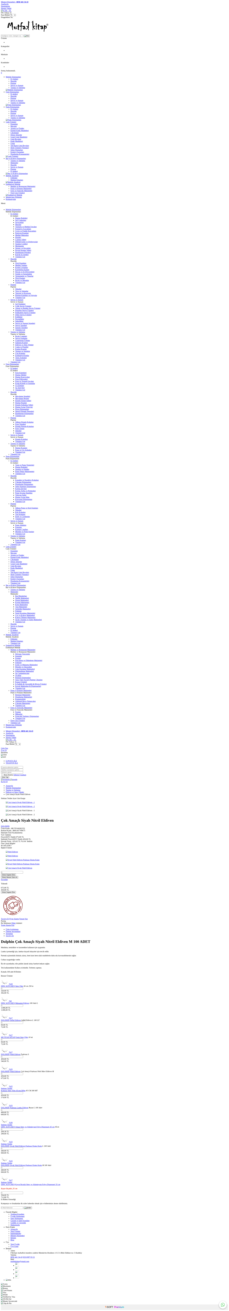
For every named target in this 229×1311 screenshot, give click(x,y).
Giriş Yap (4, 748)
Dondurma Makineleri (23, 697)
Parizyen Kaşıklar (22, 233)
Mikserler (18, 714)
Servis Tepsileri (21, 325)
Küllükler (18, 317)
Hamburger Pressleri (23, 252)
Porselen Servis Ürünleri (24, 310)
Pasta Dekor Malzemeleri (24, 471)
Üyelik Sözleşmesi (17, 1216)
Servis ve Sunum (16, 85)
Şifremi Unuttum (19, 775)
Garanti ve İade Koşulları (19, 1221)
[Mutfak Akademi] (13, 182)
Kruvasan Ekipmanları (23, 499)
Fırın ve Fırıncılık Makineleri (21, 191)
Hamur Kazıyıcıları (22, 377)
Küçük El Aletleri (22, 255)
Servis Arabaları (21, 338)
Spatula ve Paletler (22, 469)
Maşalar (18, 225)
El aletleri (14, 94)
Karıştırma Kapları (22, 270)
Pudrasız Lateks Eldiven (19, 1108)
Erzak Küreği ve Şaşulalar (25, 383)
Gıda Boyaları (15, 139)
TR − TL (7, 11)
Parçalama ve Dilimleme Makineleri (28, 660)
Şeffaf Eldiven (15, 1020)
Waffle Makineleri (22, 598)
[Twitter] (17, 1270)
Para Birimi (5, 15)
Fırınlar (18, 658)
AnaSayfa (4, 4)
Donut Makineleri (22, 600)
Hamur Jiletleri (20, 375)
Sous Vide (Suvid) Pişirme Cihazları (28, 680)
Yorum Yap (23, 919)
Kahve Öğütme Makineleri (25, 617)
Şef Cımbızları (20, 220)
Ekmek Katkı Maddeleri (19, 131)
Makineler (14, 163)
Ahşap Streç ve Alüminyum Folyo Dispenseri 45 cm (35, 1127)
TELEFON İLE (12, 763)
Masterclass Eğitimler (14, 197)
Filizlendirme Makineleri (24, 671)
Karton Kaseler (21, 349)
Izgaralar (18, 656)
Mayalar (13, 126)
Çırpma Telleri (20, 240)
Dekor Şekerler (16, 135)
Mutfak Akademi (12, 176)
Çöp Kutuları (20, 353)
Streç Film (19, 986)
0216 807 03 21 (29, 1257)
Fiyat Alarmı (14, 919)
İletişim (13, 1238)
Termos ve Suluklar (22, 351)
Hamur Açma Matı (22, 497)
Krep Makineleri (21, 605)
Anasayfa (9, 786)
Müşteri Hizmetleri (17, 1236)
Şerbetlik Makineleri (23, 609)
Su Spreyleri (20, 388)
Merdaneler (19, 246)
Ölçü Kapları (20, 278)
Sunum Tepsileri (21, 328)
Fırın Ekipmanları (12, 92)
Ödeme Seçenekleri (13, 931)
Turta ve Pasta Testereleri (24, 465)
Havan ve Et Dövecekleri (24, 272)
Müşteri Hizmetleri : (14, 2)
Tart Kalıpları (20, 514)
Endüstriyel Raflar (22, 356)
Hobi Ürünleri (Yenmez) (19, 148)
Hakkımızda (15, 1225)
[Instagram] (17, 1278)
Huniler (18, 237)
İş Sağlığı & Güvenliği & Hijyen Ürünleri (31, 684)
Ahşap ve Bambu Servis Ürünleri (27, 308)
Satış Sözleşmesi (16, 1218)
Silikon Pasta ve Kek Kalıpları (26, 508)
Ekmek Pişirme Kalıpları (24, 426)
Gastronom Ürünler (22, 341)
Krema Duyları (21, 489)
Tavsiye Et (5, 919)
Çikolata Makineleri (22, 703)
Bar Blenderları (21, 596)
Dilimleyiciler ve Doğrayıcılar (26, 242)
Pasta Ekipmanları (12, 107)
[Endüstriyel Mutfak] (14, 195)
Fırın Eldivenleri (21, 379)
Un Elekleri (19, 386)
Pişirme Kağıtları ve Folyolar (26, 295)
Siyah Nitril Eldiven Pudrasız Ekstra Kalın (26, 1146)
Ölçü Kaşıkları (20, 263)
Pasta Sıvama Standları (23, 493)
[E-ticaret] (114, 1307)
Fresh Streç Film (22, 1037)
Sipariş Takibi (6, 8)
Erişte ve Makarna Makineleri (26, 665)
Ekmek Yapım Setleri (23, 401)
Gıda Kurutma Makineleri (25, 669)
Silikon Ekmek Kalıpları (24, 422)
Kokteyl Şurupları (17, 152)
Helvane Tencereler (22, 654)
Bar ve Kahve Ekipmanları (16, 158)
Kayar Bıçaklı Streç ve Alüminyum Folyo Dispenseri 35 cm (37, 1184)
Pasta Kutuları (20, 540)
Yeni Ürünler (15, 1231)
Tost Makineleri (21, 607)
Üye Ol (4, 750)
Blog (12, 1240)
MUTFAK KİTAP (8, 1037)
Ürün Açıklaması (12, 929)
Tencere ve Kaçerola (23, 293)
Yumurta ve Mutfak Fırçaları (26, 227)
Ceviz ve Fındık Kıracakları (25, 231)
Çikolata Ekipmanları (23, 482)
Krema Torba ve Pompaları (25, 491)
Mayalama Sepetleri (22, 396)
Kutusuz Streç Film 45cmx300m (13, 1091)
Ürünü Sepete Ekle (8, 875)
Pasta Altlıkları (20, 525)
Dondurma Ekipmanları (24, 484)
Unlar (12, 143)
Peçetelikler (19, 319)
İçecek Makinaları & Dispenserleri (28, 686)
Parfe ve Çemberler (22, 517)
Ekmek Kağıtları (21, 439)
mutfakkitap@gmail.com (19, 1261)
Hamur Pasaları (21, 403)
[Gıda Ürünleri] (12, 156)
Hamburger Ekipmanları (24, 414)
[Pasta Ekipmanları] (13, 120)
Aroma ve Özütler (17, 128)
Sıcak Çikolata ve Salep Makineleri (28, 620)
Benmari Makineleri (22, 695)
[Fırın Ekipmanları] (13, 105)
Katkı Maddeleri (16, 141)
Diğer (13, 923)
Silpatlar (18, 289)
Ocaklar (18, 675)
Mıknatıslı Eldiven (22, 1003)
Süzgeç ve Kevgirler (23, 248)
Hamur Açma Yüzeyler (24, 407)
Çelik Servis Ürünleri (23, 306)
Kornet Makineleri (22, 602)
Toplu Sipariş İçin (7, 925)
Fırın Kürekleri (20, 373)
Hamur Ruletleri (21, 218)
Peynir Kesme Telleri (23, 250)
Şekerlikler (19, 321)
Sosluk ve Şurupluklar (23, 274)
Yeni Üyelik (15, 1244)
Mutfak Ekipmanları (13, 77)
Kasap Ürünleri (21, 682)
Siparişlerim (5, 6)
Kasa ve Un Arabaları (23, 450)
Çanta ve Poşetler (21, 347)
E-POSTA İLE (11, 761)
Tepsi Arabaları (21, 358)
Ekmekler (14, 124)
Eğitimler (13, 178)
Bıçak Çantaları (21, 336)
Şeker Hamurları (16, 150)
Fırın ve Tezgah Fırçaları (24, 381)
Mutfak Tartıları (21, 265)
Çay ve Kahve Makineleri (25, 615)
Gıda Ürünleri (11, 122)
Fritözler (18, 611)
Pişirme (13, 83)
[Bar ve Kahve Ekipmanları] (17, 173)
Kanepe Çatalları (21, 529)
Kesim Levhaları (21, 267)
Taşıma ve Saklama (17, 88)
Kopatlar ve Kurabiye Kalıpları (27, 480)
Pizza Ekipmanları (22, 409)
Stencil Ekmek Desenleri (24, 411)
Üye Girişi (14, 1246)
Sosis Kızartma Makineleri (25, 613)
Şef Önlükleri (20, 304)
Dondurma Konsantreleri (19, 154)
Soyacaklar (19, 222)
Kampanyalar (11, 199)
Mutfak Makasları (22, 235)
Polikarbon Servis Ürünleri (25, 313)
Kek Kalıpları (20, 512)
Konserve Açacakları (23, 229)
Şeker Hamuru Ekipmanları (25, 487)
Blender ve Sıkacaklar (23, 667)
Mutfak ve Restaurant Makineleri (22, 186)
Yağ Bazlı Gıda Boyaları (19, 146)
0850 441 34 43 (16, 1257)
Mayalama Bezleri (22, 398)
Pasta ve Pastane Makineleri (20, 189)
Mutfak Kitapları (16, 180)
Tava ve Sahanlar (21, 291)
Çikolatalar (14, 133)
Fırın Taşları (19, 429)
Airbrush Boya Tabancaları (25, 701)
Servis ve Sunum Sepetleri (25, 323)
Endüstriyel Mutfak (13, 184)
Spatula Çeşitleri (21, 244)
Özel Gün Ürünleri (17, 193)
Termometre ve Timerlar (24, 276)
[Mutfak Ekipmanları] (14, 90)
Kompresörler (20, 699)
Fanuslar (18, 527)
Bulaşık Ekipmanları (23, 678)
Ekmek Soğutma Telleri (24, 405)
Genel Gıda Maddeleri (18, 137)
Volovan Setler (20, 495)
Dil (2, 13)
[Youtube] (17, 1274)
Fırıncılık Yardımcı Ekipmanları (27, 716)
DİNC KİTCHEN (8, 986)
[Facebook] (17, 1265)
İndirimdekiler (15, 1234)
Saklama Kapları (21, 343)
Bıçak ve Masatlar (22, 280)
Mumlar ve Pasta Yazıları (24, 532)
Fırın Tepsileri (20, 424)
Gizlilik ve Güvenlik (18, 1223)
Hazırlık (13, 81)
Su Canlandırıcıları (22, 673)
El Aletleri (14, 79)
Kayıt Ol (4, 782)
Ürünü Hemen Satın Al (9, 877)
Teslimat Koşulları (17, 1214)
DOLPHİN (5, 826)
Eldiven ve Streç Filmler (24, 345)
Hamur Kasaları (21, 448)
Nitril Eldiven (15, 1054)
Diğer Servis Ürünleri (23, 315)
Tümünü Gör (20, 257)
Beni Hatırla (8, 775)
